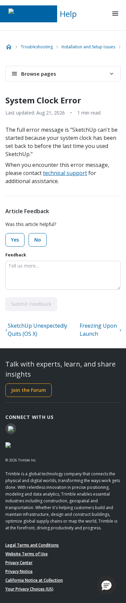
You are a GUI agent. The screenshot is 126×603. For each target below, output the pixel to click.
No (37, 239)
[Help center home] (8, 47)
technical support (65, 173)
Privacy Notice (19, 571)
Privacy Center (19, 563)
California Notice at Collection (34, 580)
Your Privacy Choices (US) (29, 589)
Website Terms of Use (26, 554)
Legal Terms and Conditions (32, 545)
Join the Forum (28, 390)
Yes (15, 239)
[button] (106, 585)
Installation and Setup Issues (88, 47)
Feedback (15, 255)
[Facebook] (10, 428)
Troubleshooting (37, 47)
